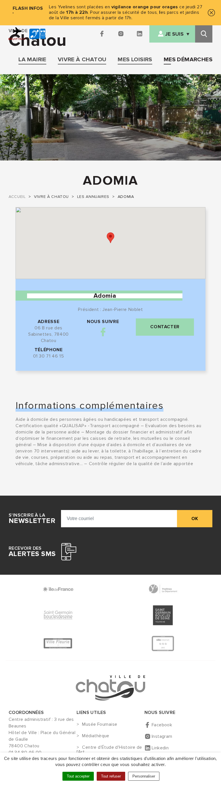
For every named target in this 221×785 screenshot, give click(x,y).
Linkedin (160, 748)
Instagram (162, 736)
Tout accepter (78, 776)
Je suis (174, 34)
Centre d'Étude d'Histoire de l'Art (109, 749)
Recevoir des (32, 551)
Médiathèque (95, 736)
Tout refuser (111, 776)
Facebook (103, 332)
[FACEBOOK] (102, 34)
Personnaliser (143, 776)
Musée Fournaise (99, 724)
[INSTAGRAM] (121, 34)
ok (194, 519)
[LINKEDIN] (140, 34)
